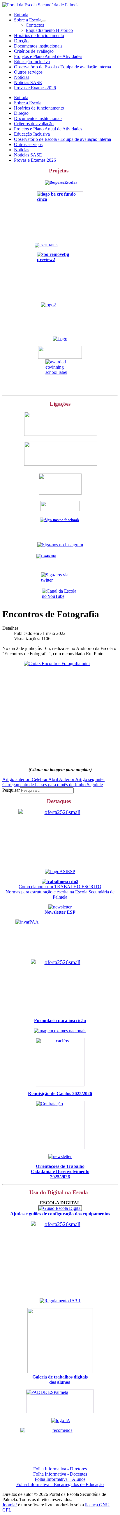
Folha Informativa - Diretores (60, 1468)
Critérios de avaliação (34, 51)
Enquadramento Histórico (49, 30)
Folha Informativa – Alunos (60, 1479)
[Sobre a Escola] (43, 21)
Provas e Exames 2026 (35, 87)
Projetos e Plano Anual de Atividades (48, 56)
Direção (21, 40)
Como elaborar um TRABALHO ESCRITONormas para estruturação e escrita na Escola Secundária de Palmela (60, 891)
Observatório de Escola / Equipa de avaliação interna (62, 66)
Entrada (21, 14)
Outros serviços (28, 72)
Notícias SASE (28, 82)
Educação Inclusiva (32, 61)
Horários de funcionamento (39, 35)
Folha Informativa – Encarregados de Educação (60, 1484)
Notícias (21, 77)
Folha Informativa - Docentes (60, 1474)
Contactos (35, 25)
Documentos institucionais (38, 45)
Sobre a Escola (27, 19)
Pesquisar (11, 790)
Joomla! (9, 1504)
